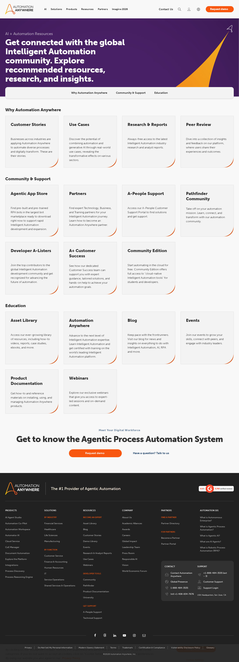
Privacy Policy (71, 658)
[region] (119, 653)
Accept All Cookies (196, 649)
